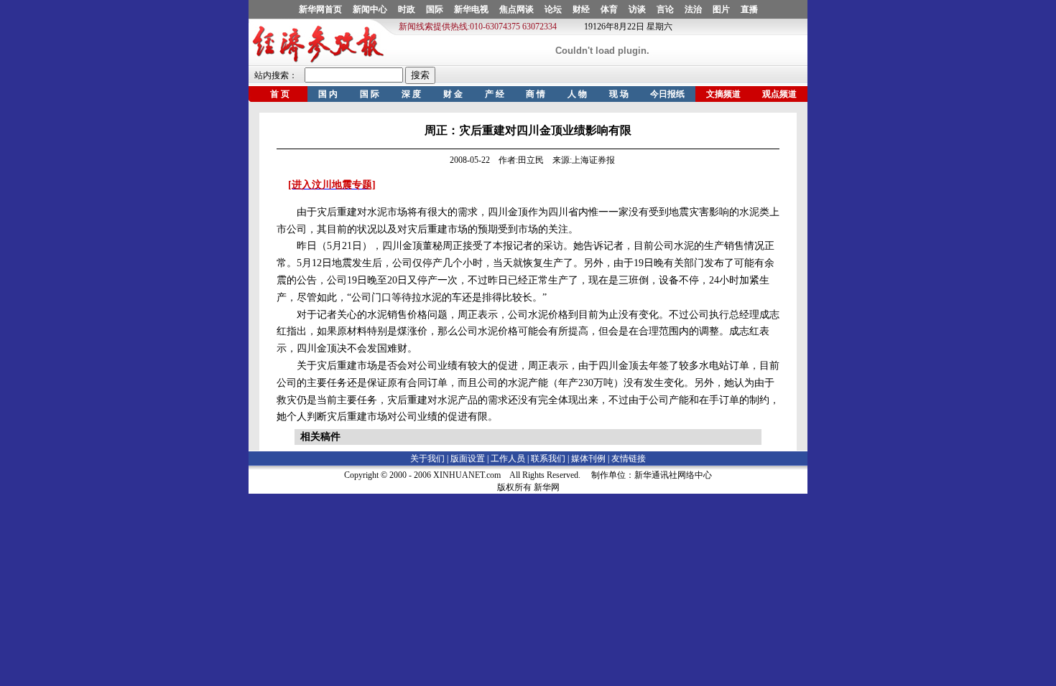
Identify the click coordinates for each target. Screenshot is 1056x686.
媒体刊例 (588, 459)
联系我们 (548, 459)
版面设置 (467, 459)
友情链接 (628, 459)
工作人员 (508, 459)
